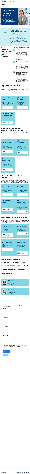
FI (25, 1)
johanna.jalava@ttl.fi (11, 292)
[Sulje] (29, 470)
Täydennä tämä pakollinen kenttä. (8, 339)
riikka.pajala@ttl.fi (11, 283)
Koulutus (3, 4)
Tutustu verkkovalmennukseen (6, 108)
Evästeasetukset (3, 472)
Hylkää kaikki (26, 472)
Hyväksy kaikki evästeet (20, 472)
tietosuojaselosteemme (20, 347)
